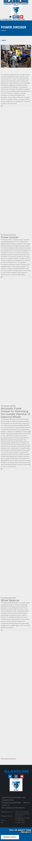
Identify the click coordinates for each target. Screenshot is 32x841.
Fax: (2, 822)
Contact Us (6, 805)
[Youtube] (21, 16)
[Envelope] (10, 16)
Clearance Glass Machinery (12, 803)
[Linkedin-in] (10, 776)
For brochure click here (8, 235)
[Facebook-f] (17, 16)
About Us (26, 803)
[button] (10, 837)
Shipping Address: (7, 812)
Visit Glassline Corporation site (13, 808)
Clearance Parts (8, 800)
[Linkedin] (14, 16)
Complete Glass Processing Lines (13, 797)
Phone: (3, 820)
